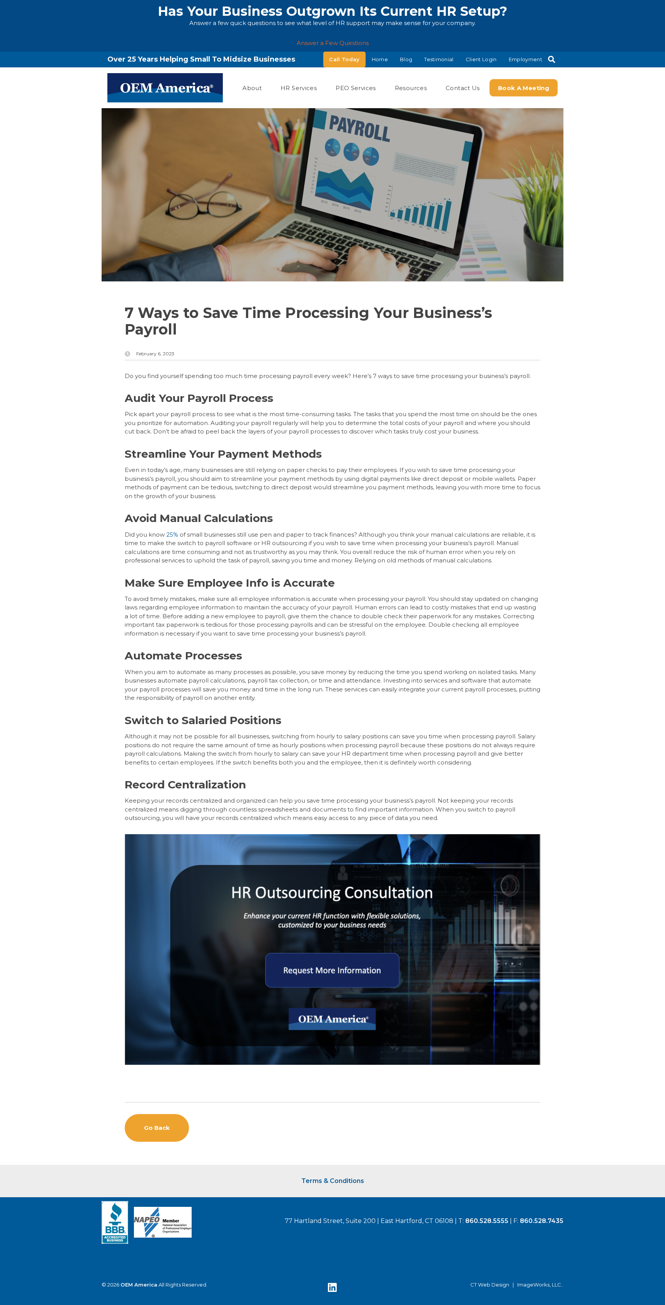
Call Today (344, 59)
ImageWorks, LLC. (539, 1284)
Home (380, 59)
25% (172, 534)
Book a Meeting (523, 87)
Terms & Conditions (332, 1181)
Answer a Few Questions (333, 43)
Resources (411, 87)
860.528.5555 (486, 1221)
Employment (525, 59)
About (252, 87)
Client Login (481, 59)
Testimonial (439, 59)
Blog (406, 59)
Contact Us (463, 87)
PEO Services (356, 87)
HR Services (299, 87)
